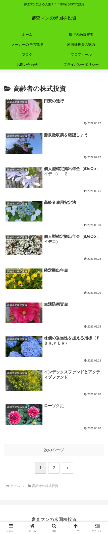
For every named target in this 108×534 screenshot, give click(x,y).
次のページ (54, 450)
